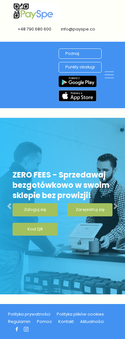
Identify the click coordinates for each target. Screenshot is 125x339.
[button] (9, 206)
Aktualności (92, 321)
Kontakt (66, 321)
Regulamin (19, 321)
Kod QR (35, 229)
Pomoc (44, 321)
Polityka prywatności (29, 314)
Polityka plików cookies (80, 314)
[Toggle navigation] (109, 75)
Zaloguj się (35, 209)
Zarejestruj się (90, 209)
